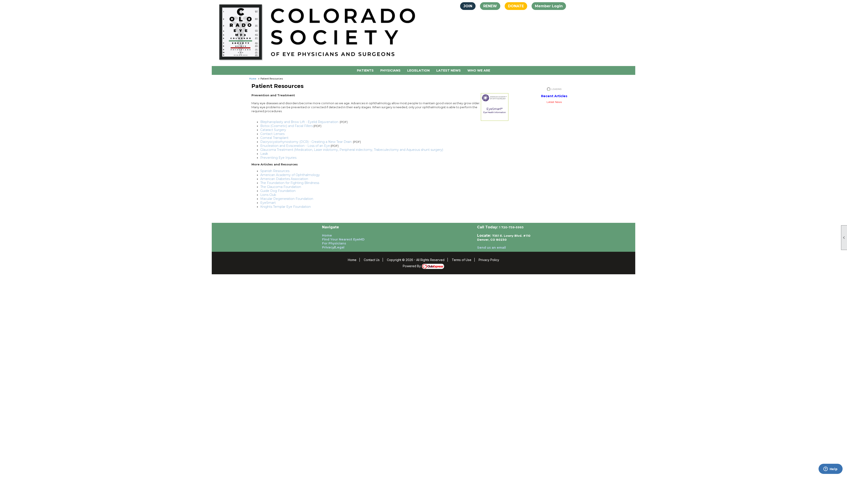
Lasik (264, 154)
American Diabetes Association (284, 179)
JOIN (467, 6)
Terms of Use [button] (461, 260)
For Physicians (334, 243)
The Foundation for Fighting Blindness (289, 183)
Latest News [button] (448, 70)
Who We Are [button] (478, 70)
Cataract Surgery (273, 130)
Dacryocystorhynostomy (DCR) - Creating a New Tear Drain (306, 142)
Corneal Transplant (274, 138)
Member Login (549, 6)
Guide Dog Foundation (278, 191)
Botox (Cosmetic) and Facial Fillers (286, 126)
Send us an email (491, 248)
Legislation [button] (418, 70)
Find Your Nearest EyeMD (343, 239)
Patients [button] (365, 70)
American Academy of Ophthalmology (290, 175)
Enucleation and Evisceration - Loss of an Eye (295, 146)
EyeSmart (268, 203)
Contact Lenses (272, 134)
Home (252, 78)
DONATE (516, 6)
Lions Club (268, 195)
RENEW (490, 6)
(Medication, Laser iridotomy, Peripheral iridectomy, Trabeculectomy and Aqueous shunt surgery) (368, 150)
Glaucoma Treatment (276, 150)
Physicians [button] (390, 70)
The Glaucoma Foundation (280, 187)
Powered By (412, 266)
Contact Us (372, 260)
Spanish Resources (274, 171)
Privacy (328, 247)
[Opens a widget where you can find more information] (830, 469)
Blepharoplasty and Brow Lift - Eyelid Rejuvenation (299, 122)
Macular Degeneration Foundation (286, 199)
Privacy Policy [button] (489, 260)
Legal (339, 247)
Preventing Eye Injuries (278, 158)
